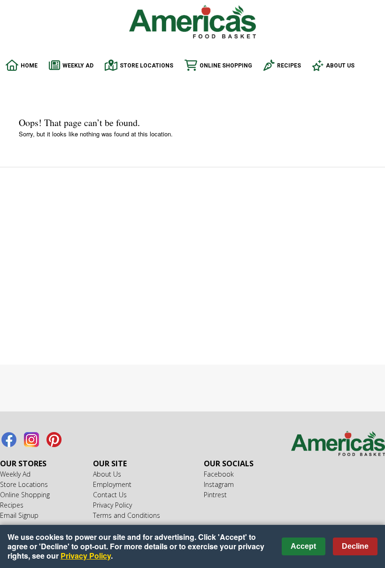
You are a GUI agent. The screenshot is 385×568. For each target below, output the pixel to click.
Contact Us (110, 494)
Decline (355, 546)
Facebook (8, 439)
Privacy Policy (112, 505)
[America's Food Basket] (338, 445)
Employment (112, 484)
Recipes (289, 65)
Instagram (31, 439)
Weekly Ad (77, 65)
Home (29, 65)
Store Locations (146, 65)
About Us (340, 65)
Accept (303, 546)
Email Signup (19, 515)
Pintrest (54, 439)
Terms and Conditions (126, 515)
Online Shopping (226, 65)
